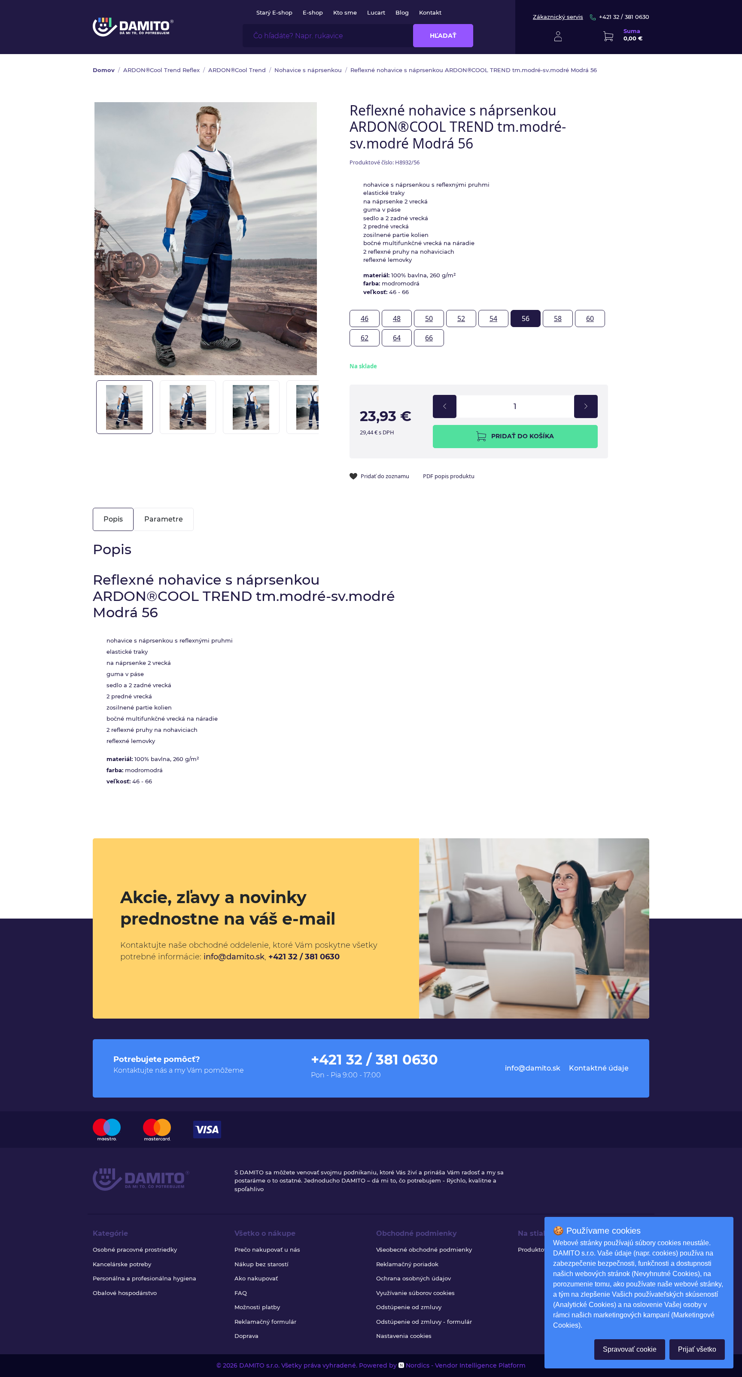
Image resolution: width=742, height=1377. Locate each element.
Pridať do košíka (522, 436)
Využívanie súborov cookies (415, 1292)
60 (590, 318)
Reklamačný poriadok (407, 1264)
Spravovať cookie (630, 1349)
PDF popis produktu (448, 476)
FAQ (240, 1292)
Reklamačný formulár (265, 1321)
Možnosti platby (257, 1307)
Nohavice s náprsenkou (308, 70)
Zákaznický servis (558, 16)
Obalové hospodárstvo (125, 1292)
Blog (402, 12)
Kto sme (345, 12)
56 (525, 318)
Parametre (163, 519)
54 (493, 318)
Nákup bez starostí (261, 1264)
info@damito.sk (234, 956)
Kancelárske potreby (122, 1264)
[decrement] (444, 406)
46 (364, 318)
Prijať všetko (697, 1349)
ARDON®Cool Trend (237, 70)
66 (429, 338)
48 (397, 318)
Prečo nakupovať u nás (267, 1249)
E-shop (313, 12)
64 (397, 338)
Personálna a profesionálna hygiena (144, 1278)
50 (429, 318)
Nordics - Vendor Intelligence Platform (465, 1365)
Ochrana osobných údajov (413, 1278)
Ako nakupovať (256, 1278)
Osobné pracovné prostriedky (135, 1249)
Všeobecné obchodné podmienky (424, 1249)
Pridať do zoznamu (385, 476)
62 (364, 338)
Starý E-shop (274, 12)
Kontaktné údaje (599, 1068)
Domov (104, 70)
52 (461, 318)
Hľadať (443, 35)
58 (558, 318)
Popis (113, 519)
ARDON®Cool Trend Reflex (161, 70)
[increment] (586, 406)
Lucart (376, 12)
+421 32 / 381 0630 (624, 16)
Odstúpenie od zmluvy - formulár (424, 1321)
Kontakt (430, 12)
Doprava (246, 1335)
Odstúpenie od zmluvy (408, 1307)
